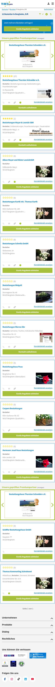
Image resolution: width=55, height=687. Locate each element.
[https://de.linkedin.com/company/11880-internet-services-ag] (25, 679)
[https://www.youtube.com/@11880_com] (32, 679)
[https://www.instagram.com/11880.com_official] (12, 679)
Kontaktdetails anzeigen (43, 102)
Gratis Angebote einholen (27, 29)
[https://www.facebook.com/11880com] (5, 679)
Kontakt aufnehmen (28, 107)
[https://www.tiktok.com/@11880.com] (18, 679)
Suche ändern (48, 9)
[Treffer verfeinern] (41, 14)
